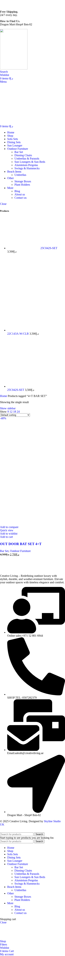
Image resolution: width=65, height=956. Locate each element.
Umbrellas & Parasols (26, 158)
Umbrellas (20, 174)
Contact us (20, 197)
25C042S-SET (48, 248)
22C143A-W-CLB (18, 333)
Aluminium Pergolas (26, 165)
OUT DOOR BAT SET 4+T (21, 544)
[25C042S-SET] (23, 248)
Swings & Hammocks (27, 168)
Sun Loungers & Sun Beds (29, 161)
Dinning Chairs (23, 155)
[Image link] (22, 569)
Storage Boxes (22, 181)
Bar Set (18, 152)
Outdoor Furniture (20, 551)
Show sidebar (8, 408)
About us (19, 194)
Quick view (6, 530)
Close (3, 203)
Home (4, 396)
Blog (17, 191)
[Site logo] (14, 68)
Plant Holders (22, 184)
